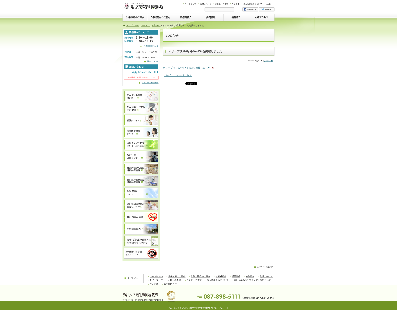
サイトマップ (190, 4)
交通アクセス (266, 276)
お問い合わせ (205, 4)
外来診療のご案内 (176, 276)
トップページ (132, 25)
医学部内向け (170, 284)
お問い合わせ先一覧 (150, 82)
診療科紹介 (221, 276)
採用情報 (236, 276)
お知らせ (145, 25)
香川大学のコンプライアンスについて (252, 280)
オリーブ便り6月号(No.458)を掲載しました (186, 67)
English (268, 4)
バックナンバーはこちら (178, 75)
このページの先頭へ (265, 267)
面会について (152, 61)
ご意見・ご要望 (221, 4)
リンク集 (235, 4)
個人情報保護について (252, 4)
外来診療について (151, 46)
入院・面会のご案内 (200, 276)
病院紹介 (250, 276)
